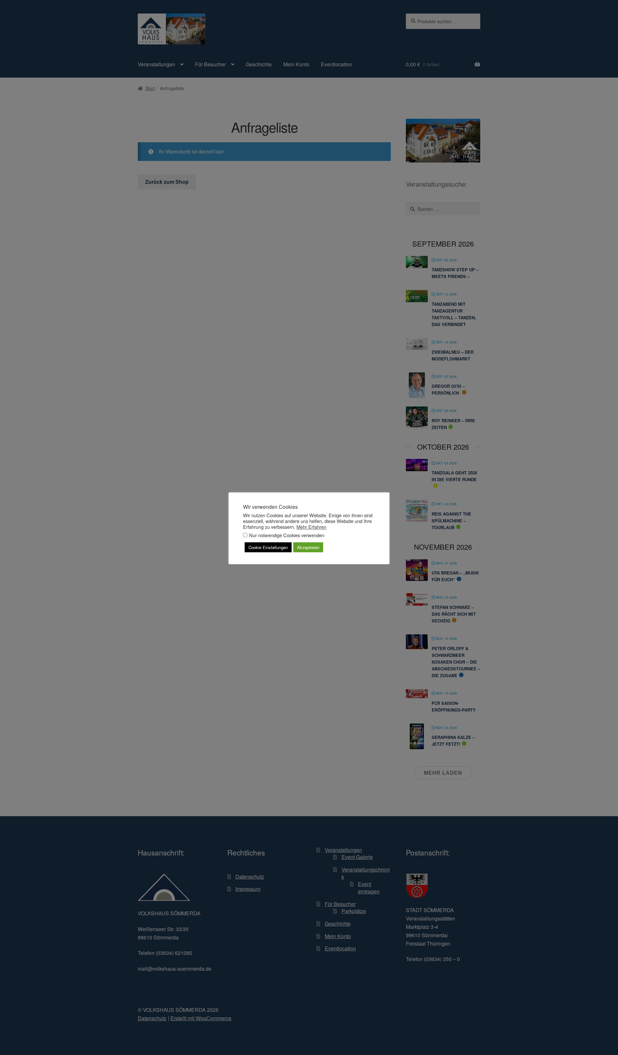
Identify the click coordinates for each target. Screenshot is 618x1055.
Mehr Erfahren (311, 527)
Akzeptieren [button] (308, 547)
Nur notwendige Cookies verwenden (286, 535)
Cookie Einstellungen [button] (268, 547)
